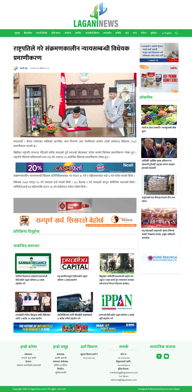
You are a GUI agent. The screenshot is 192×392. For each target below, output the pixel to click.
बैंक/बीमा (28, 33)
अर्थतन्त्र (68, 33)
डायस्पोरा (107, 33)
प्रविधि (118, 33)
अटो (127, 33)
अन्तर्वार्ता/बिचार (92, 33)
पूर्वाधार (153, 33)
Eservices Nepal (172, 389)
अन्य (135, 33)
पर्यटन (143, 33)
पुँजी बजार (55, 33)
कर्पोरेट (78, 33)
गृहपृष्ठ (17, 33)
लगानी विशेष (41, 33)
